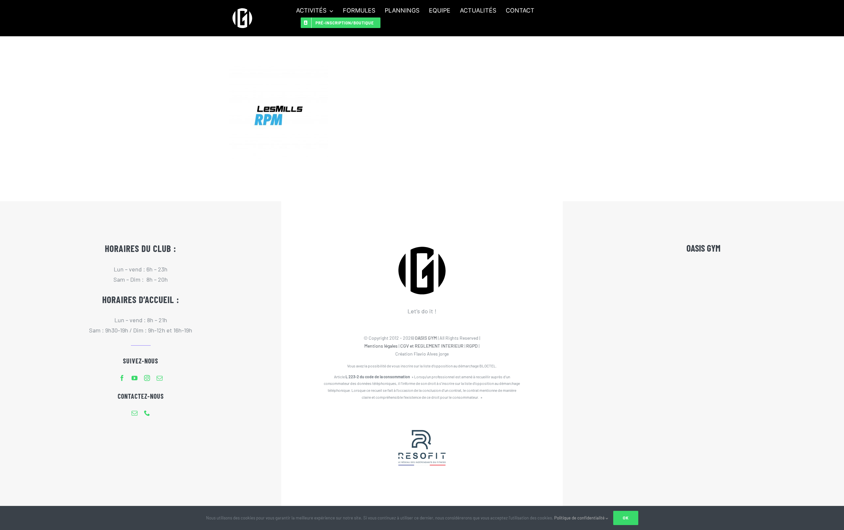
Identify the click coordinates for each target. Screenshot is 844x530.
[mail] (160, 378)
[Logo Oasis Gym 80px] (242, 8)
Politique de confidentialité (580, 517)
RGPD (472, 346)
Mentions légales (381, 346)
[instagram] (147, 378)
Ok (626, 517)
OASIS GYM (426, 338)
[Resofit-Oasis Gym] (422, 416)
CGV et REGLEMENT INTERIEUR (432, 346)
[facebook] (122, 378)
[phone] (147, 413)
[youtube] (134, 378)
